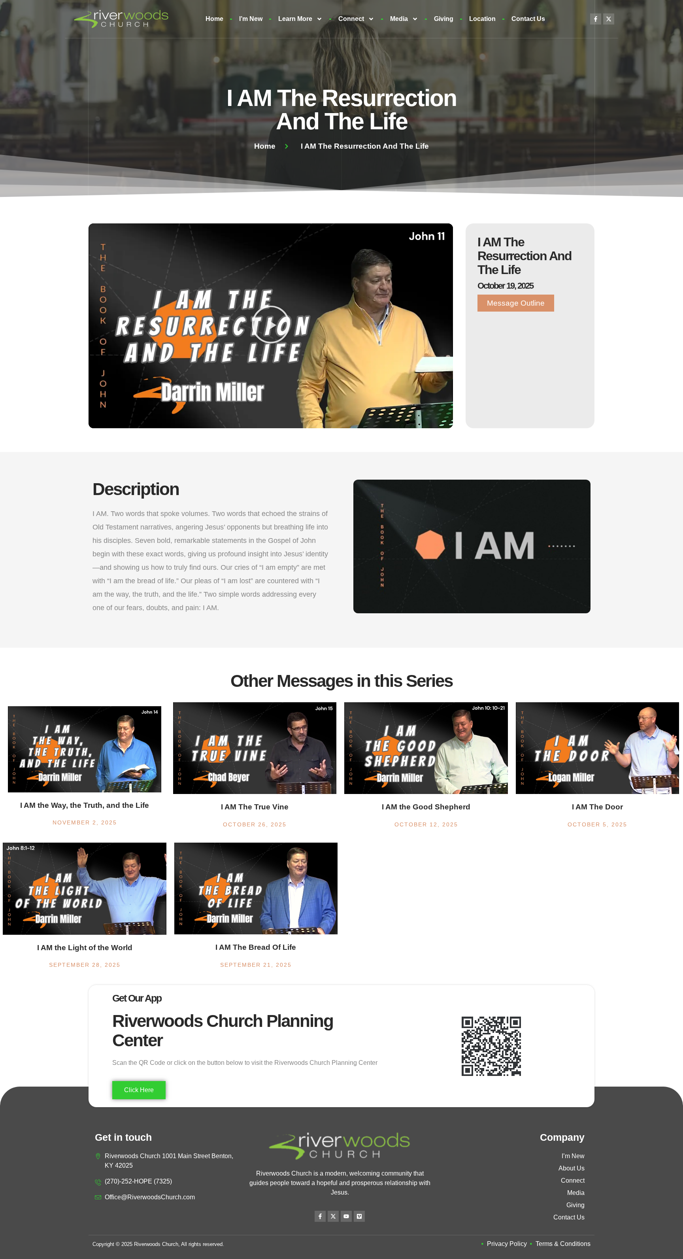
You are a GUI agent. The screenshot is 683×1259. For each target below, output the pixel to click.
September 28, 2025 (85, 965)
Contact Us (528, 18)
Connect (351, 18)
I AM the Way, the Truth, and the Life (84, 805)
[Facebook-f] (595, 19)
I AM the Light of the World (84, 947)
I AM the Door (597, 807)
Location (482, 18)
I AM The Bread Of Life (255, 947)
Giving (443, 18)
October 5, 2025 (597, 824)
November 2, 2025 (85, 822)
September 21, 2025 (256, 965)
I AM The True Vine (255, 807)
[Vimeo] (359, 1216)
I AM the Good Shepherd (426, 807)
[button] (271, 326)
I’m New (250, 18)
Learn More (295, 18)
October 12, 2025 (426, 824)
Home (214, 18)
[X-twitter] (608, 19)
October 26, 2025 (255, 824)
